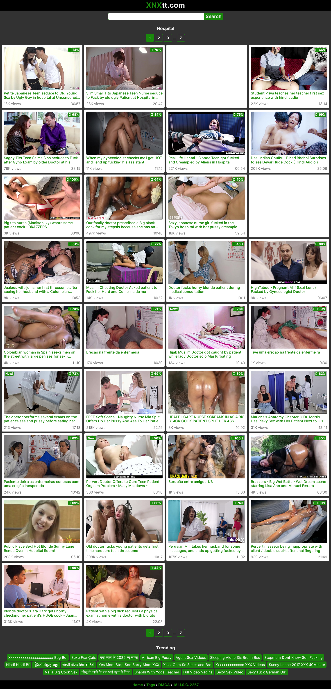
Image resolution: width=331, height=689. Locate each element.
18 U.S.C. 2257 (186, 685)
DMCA (164, 685)
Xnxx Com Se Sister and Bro (187, 664)
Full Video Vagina (198, 672)
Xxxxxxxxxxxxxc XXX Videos (240, 664)
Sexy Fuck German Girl (266, 672)
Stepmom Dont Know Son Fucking (293, 657)
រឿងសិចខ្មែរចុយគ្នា (46, 664)
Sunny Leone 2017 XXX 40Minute (297, 664)
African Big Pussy (157, 657)
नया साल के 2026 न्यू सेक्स (119, 657)
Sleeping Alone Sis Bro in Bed (235, 657)
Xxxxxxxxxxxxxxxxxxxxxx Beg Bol (37, 657)
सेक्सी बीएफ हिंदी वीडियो (78, 664)
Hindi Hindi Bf (17, 664)
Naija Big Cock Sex (61, 672)
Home (137, 685)
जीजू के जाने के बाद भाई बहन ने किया (106, 672)
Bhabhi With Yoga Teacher (156, 672)
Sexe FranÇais (83, 657)
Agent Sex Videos (191, 657)
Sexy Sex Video (230, 672)
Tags (150, 685)
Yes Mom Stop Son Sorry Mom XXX (129, 664)
